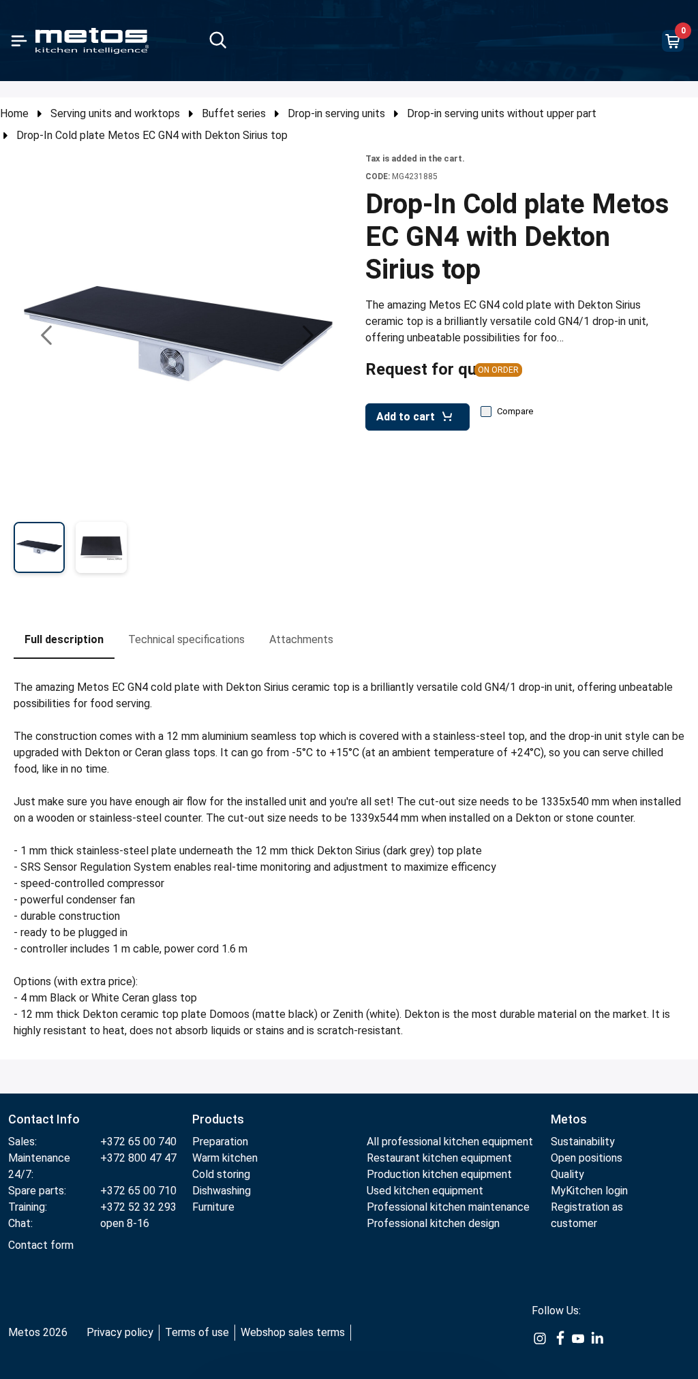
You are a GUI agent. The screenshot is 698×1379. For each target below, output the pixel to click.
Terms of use (197, 1332)
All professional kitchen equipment (450, 1141)
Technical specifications (186, 639)
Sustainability (583, 1141)
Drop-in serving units (336, 113)
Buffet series (234, 113)
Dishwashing (221, 1190)
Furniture (213, 1206)
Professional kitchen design (433, 1223)
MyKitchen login (589, 1190)
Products (218, 1119)
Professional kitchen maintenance (448, 1206)
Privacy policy (120, 1332)
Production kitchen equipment (439, 1174)
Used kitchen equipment (425, 1190)
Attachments (301, 639)
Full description (64, 639)
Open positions (586, 1157)
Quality (567, 1174)
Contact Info (44, 1119)
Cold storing (221, 1174)
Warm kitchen (226, 1157)
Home (14, 113)
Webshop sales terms (293, 1332)
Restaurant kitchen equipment (441, 1157)
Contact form (41, 1245)
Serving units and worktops (115, 113)
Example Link (540, 1346)
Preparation (220, 1141)
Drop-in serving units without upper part (501, 113)
